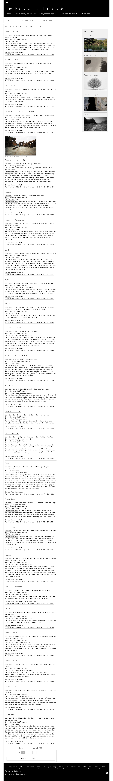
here (23, 771)
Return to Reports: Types (30, 759)
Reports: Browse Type (22, 20)
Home (7, 20)
